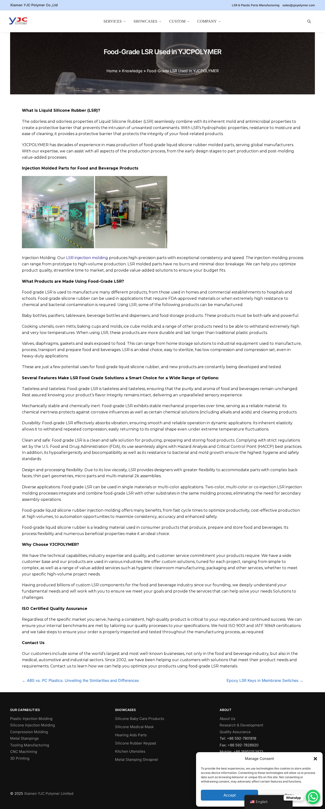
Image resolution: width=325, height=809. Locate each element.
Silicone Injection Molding (32, 725)
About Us (227, 718)
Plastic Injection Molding (31, 718)
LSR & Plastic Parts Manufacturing (256, 5)
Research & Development (241, 725)
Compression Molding (29, 732)
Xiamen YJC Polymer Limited (48, 793)
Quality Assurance (235, 732)
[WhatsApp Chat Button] (313, 797)
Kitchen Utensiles (130, 751)
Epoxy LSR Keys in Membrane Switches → (265, 680)
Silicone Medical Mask (134, 726)
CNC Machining (23, 751)
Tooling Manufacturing (29, 745)
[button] (315, 758)
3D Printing (19, 758)
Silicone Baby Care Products (139, 718)
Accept (229, 795)
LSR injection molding (87, 257)
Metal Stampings (24, 738)
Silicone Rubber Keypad (135, 743)
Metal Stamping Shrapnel (136, 759)
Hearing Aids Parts (131, 735)
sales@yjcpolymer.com (298, 5)
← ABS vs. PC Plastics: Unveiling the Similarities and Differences (80, 680)
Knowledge (132, 70)
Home (112, 70)
